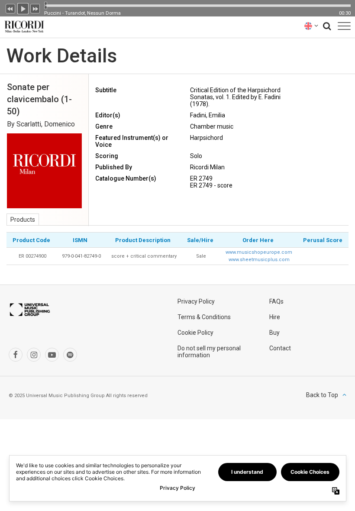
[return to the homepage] (22, 26)
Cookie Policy (195, 332)
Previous (10, 8)
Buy (274, 332)
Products (22, 219)
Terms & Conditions (204, 317)
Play (23, 8)
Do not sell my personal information (209, 352)
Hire (274, 317)
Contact (280, 348)
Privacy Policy (196, 301)
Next (35, 8)
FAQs (276, 301)
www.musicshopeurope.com (259, 252)
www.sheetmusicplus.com (259, 259)
